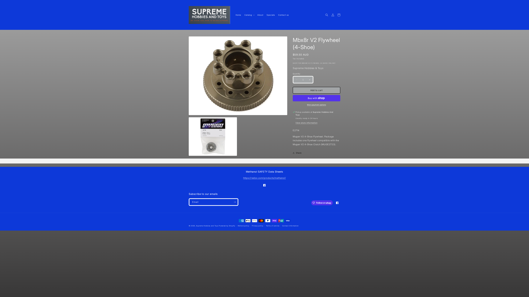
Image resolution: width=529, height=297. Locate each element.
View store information (306, 123)
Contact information (290, 226)
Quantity (296, 74)
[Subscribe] (235, 202)
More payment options (316, 105)
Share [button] (299, 153)
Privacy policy (257, 226)
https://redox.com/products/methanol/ (264, 178)
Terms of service (272, 226)
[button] (249, 15)
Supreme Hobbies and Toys (207, 226)
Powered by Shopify (227, 226)
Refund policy (243, 226)
